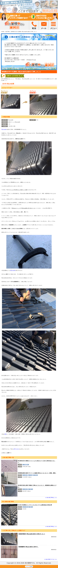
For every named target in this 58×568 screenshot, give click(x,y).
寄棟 (5, 434)
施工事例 (8, 31)
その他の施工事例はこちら (51, 497)
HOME (2, 31)
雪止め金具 (3, 129)
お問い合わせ (16, 449)
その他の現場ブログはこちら (50, 559)
